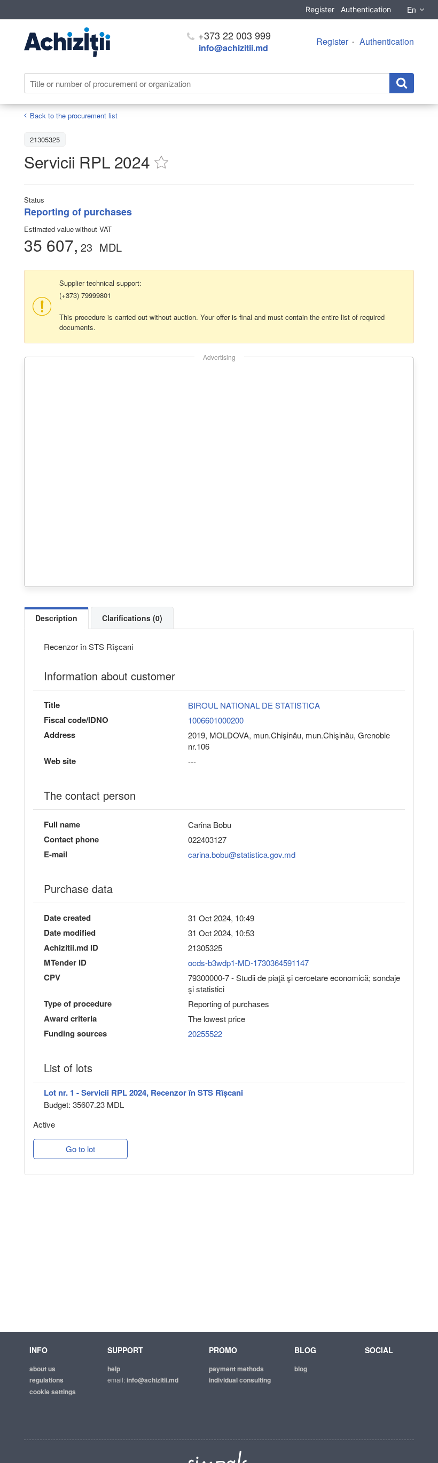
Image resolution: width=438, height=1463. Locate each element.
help (113, 1368)
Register (320, 9)
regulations (46, 1380)
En (411, 9)
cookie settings (52, 1391)
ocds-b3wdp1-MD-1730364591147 (248, 962)
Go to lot (80, 1148)
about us (42, 1368)
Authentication (366, 9)
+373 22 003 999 (233, 35)
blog (300, 1368)
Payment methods (236, 1368)
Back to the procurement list (74, 115)
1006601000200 (216, 720)
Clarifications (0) (132, 618)
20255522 (205, 1033)
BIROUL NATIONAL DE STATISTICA (254, 705)
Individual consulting (240, 1380)
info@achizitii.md (233, 48)
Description (56, 618)
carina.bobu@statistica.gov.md (241, 854)
